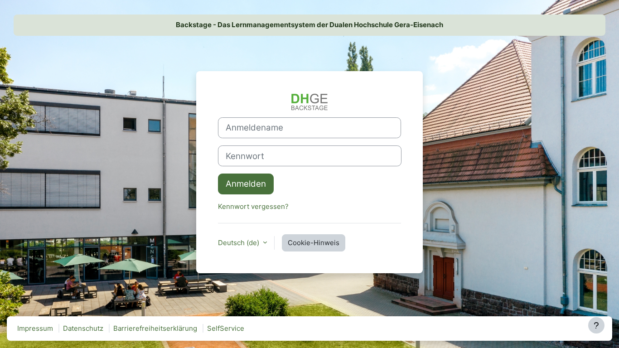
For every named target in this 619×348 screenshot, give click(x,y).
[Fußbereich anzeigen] (596, 325)
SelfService (225, 328)
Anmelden (246, 184)
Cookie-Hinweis (313, 242)
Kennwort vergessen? (253, 206)
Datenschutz (83, 328)
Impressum (35, 328)
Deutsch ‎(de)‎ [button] (239, 242)
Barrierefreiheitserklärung (155, 328)
